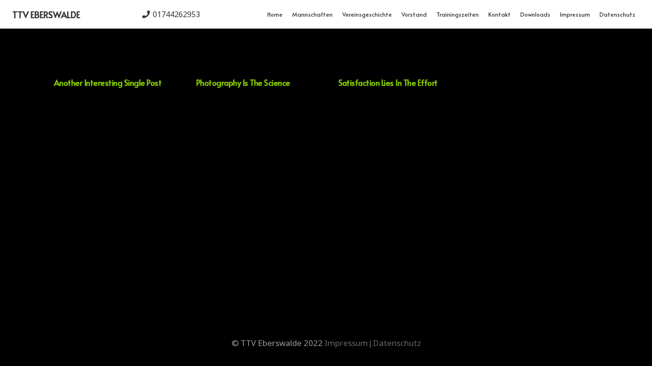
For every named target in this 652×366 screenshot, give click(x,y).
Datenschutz (397, 342)
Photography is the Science (243, 82)
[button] (336, 14)
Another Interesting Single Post (107, 82)
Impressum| (349, 342)
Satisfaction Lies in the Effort (388, 82)
